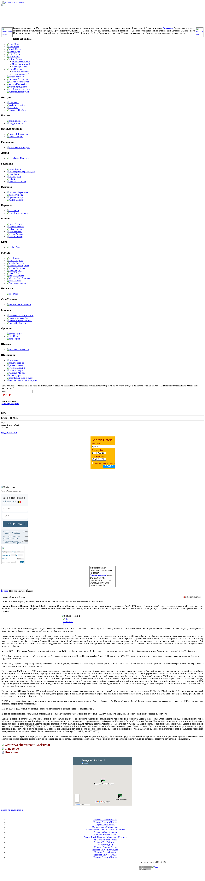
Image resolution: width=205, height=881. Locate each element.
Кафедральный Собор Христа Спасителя (105, 829)
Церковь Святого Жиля (105, 855)
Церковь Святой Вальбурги (105, 850)
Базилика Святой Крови (105, 832)
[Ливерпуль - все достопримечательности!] (29, 24)
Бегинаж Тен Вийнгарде (105, 842)
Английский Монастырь (105, 840)
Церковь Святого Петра (105, 847)
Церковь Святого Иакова (105, 819)
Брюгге (4, 591)
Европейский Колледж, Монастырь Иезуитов (105, 837)
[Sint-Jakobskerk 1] (68, 624)
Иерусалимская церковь (105, 834)
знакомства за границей (9, 562)
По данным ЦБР (9, 432)
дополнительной (98, 575)
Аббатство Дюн (105, 845)
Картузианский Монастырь (105, 827)
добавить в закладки (14, 2)
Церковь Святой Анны (105, 852)
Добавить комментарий (12, 810)
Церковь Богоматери (105, 824)
